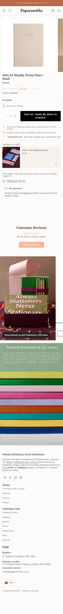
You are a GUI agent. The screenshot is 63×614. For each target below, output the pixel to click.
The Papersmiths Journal (13, 489)
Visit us (32, 359)
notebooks (19, 462)
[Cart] (59, 10)
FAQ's (4, 535)
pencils (34, 462)
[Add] (56, 163)
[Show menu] (4, 10)
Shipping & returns (16, 180)
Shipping (6, 517)
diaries (9, 462)
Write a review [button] (31, 244)
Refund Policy (8, 531)
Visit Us (5, 498)
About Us (6, 493)
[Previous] (3, 3)
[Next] (59, 3)
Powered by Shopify (30, 591)
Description (7, 100)
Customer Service (10, 512)
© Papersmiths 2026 (11, 591)
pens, (27, 462)
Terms (5, 526)
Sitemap (6, 540)
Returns (5, 522)
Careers (5, 502)
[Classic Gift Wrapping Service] (11, 157)
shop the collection (13, 362)
